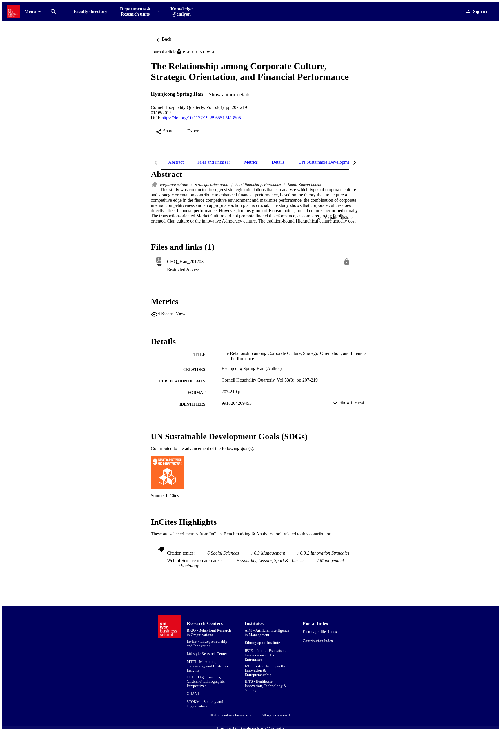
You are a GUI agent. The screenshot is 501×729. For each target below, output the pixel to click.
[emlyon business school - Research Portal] (13, 11)
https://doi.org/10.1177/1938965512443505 (201, 117)
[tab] (175, 162)
